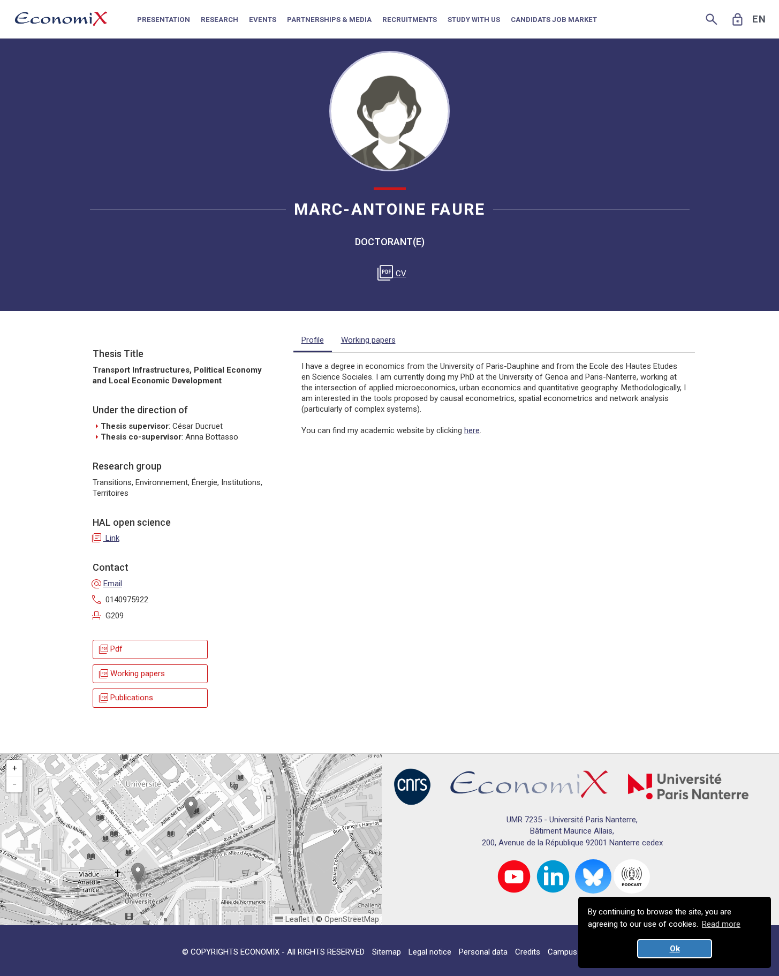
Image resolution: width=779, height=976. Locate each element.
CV (393, 273)
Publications (125, 698)
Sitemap (386, 952)
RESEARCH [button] (219, 20)
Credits (527, 952)
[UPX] (688, 786)
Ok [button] (675, 949)
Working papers (131, 674)
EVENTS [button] (262, 20)
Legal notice (430, 952)
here (472, 430)
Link (106, 538)
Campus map (571, 952)
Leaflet (296, 919)
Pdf (110, 649)
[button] (191, 808)
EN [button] (759, 19)
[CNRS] (412, 786)
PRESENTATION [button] (163, 20)
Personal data (483, 952)
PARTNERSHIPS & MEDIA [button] (329, 20)
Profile (312, 340)
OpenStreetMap (351, 919)
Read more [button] (721, 924)
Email (107, 583)
